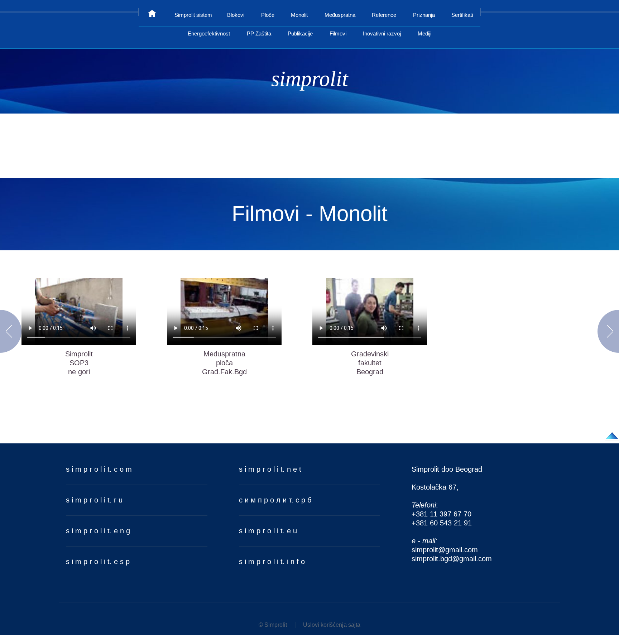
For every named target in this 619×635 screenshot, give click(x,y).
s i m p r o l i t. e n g (98, 531)
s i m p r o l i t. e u (268, 531)
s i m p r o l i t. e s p (98, 562)
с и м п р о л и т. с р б (275, 500)
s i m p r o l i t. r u (94, 500)
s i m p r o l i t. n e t (270, 469)
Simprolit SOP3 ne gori (79, 363)
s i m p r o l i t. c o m (99, 469)
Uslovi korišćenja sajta (331, 625)
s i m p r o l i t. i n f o (272, 562)
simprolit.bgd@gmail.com (452, 559)
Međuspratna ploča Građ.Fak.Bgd (224, 363)
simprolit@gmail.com (445, 550)
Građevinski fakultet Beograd (370, 363)
